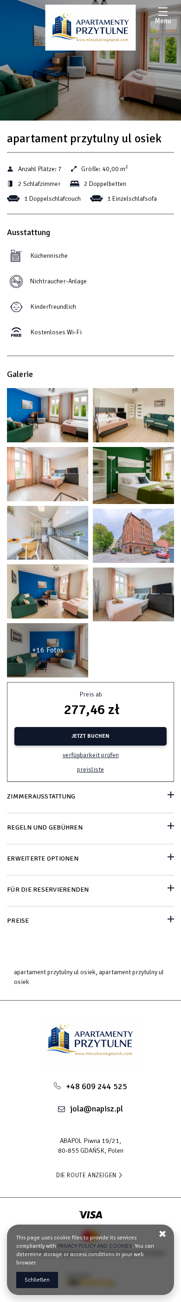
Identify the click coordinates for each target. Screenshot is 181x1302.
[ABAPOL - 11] (133, 538)
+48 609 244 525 (96, 1086)
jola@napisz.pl (96, 1109)
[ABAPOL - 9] (47, 535)
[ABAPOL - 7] (133, 478)
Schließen (37, 1279)
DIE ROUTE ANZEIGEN (86, 1175)
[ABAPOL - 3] (133, 417)
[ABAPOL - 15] (133, 597)
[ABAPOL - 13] (47, 593)
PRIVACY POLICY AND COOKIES (95, 1246)
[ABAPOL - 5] (47, 476)
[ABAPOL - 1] (47, 417)
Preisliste (90, 769)
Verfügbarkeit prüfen (91, 755)
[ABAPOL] (90, 28)
